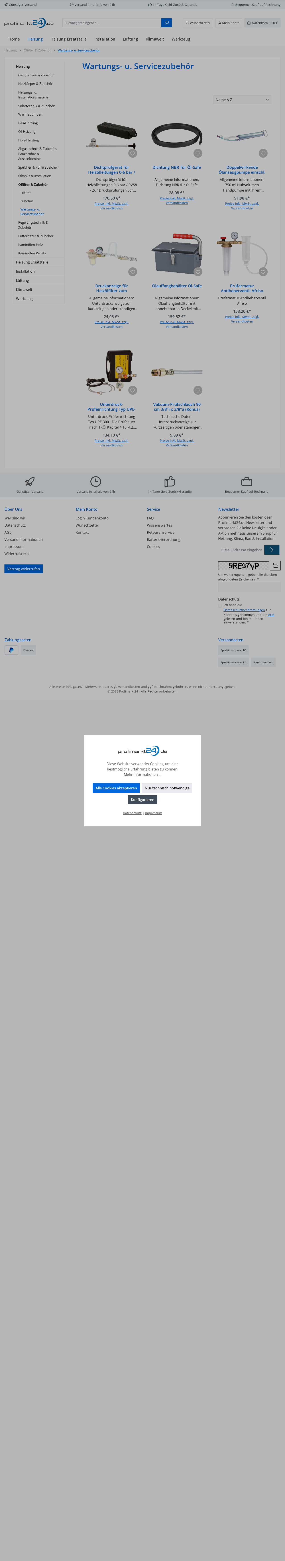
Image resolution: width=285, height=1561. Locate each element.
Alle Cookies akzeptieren (116, 788)
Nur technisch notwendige (167, 788)
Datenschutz (132, 813)
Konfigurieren (142, 799)
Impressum (153, 813)
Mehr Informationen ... (142, 774)
